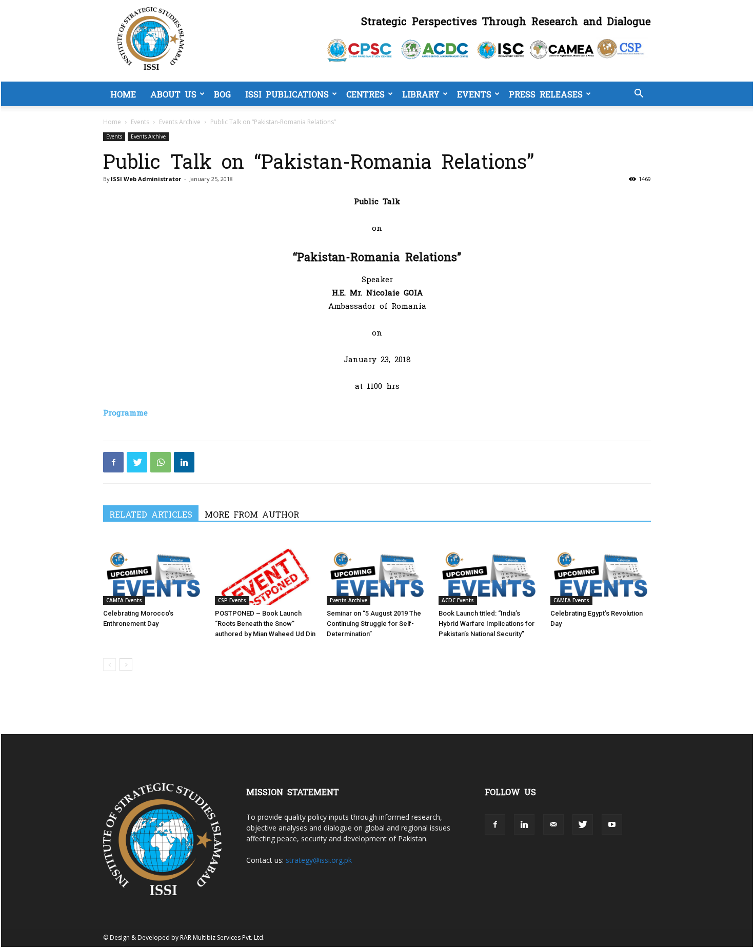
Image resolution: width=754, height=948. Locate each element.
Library (421, 94)
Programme (125, 412)
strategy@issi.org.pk (319, 860)
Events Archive (180, 121)
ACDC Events (458, 600)
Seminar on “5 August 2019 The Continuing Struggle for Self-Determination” (374, 623)
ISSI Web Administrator (146, 179)
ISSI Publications (287, 94)
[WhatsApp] (160, 462)
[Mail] (553, 824)
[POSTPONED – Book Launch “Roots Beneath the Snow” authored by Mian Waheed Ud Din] (265, 570)
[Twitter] (137, 462)
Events (474, 94)
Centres (365, 94)
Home (123, 94)
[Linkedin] (184, 462)
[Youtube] (612, 824)
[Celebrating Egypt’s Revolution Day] (600, 570)
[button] (638, 95)
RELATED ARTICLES (150, 514)
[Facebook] (113, 462)
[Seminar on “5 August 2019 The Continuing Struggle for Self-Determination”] (377, 570)
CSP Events (232, 600)
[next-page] (126, 664)
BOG (222, 94)
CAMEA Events (124, 600)
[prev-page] (109, 664)
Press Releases (546, 94)
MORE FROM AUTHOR (252, 514)
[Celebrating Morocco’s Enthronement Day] (153, 570)
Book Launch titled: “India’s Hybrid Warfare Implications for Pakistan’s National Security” (486, 623)
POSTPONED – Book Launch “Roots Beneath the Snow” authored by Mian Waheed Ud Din (265, 623)
